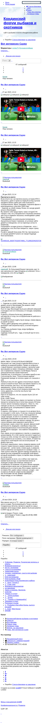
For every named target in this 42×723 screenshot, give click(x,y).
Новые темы (12, 624)
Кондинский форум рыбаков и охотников (20, 23)
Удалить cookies (13, 642)
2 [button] (23, 70)
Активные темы (13, 626)
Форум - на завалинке (15, 628)
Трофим (6, 485)
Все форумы (12, 622)
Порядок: (5, 541)
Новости (10, 620)
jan (4, 344)
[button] (23, 67)
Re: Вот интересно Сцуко (13, 85)
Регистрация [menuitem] (10, 4)
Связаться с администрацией (18, 641)
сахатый (6, 179)
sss (4, 286)
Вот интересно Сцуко (14, 43)
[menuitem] (33, 6)
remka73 (15, 48)
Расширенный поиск (15, 639)
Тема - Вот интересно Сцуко (17, 630)
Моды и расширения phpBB (11, 702)
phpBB (18, 688)
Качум (5, 77)
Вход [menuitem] (7, 2)
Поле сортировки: (9, 538)
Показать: (6, 535)
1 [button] (23, 69)
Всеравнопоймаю (26, 48)
